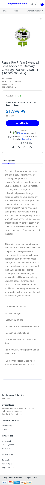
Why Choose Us (8, 467)
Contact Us (6, 460)
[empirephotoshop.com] (17, 3)
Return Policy (7, 426)
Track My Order (8, 445)
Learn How (27, 139)
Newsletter (6, 448)
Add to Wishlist (23, 130)
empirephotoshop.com (13, 477)
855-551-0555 (7, 398)
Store (16, 11)
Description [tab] (8, 160)
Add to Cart (24, 123)
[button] (31, 3)
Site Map (5, 429)
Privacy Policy (7, 464)
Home (4, 11)
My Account (6, 441)
